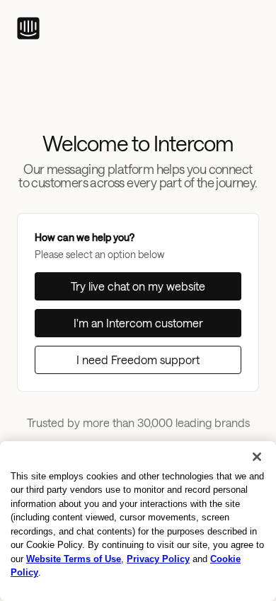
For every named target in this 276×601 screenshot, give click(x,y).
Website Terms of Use (73, 559)
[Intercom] (28, 28)
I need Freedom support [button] (138, 359)
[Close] (256, 456)
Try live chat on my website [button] (138, 286)
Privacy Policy (158, 559)
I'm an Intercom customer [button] (138, 322)
